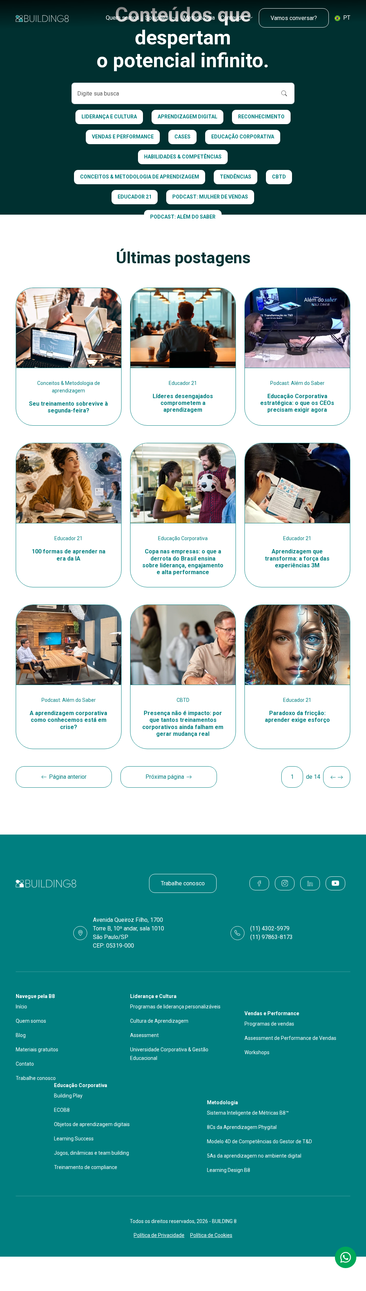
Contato (25, 1064)
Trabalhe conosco (183, 883)
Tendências (235, 177)
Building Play (68, 1096)
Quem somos (122, 17)
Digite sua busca (98, 93)
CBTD (279, 177)
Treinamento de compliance (85, 1167)
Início (21, 1006)
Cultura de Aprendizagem (159, 1021)
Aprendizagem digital (187, 116)
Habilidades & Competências (183, 157)
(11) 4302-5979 (270, 928)
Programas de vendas (269, 1024)
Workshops (256, 1052)
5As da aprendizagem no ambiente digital (254, 1156)
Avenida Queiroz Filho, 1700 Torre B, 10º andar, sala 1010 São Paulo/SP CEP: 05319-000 (128, 932)
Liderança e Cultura (109, 116)
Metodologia (199, 17)
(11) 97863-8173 (271, 937)
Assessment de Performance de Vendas (290, 1038)
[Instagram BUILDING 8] (285, 883)
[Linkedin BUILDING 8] (310, 883)
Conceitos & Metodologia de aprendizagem (139, 177)
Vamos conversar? (294, 18)
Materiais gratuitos (37, 1049)
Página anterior (67, 776)
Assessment (144, 1035)
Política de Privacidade (159, 1235)
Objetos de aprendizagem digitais (92, 1124)
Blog (21, 1035)
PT (346, 17)
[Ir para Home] (42, 18)
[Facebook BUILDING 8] (259, 883)
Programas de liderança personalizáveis (175, 1006)
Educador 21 (135, 197)
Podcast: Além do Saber (183, 217)
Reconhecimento (261, 116)
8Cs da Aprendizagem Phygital (242, 1127)
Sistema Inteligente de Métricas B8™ (248, 1113)
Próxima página (164, 776)
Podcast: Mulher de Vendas (210, 197)
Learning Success (74, 1138)
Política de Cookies (211, 1235)
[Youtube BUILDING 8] (335, 883)
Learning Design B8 (228, 1170)
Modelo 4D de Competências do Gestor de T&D (259, 1141)
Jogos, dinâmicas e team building (91, 1153)
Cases (182, 137)
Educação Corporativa (242, 137)
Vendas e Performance (123, 137)
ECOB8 (62, 1110)
